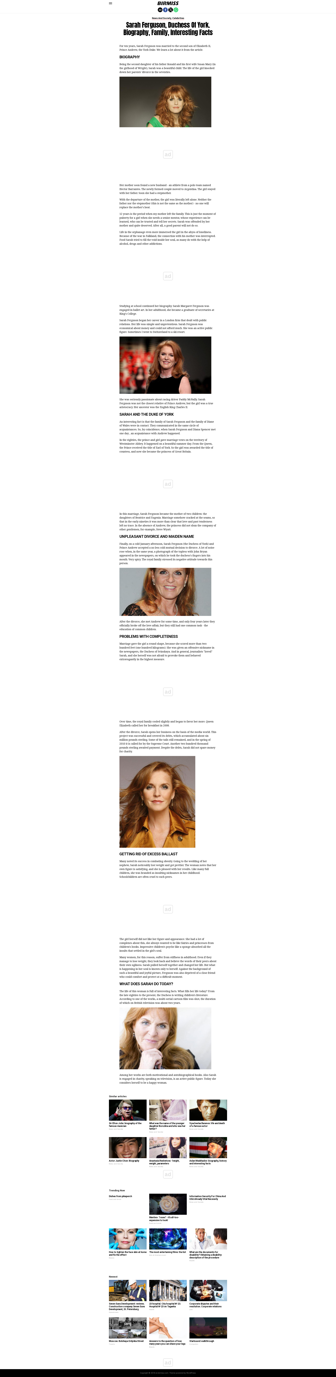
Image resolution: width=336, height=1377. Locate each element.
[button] (110, 3)
